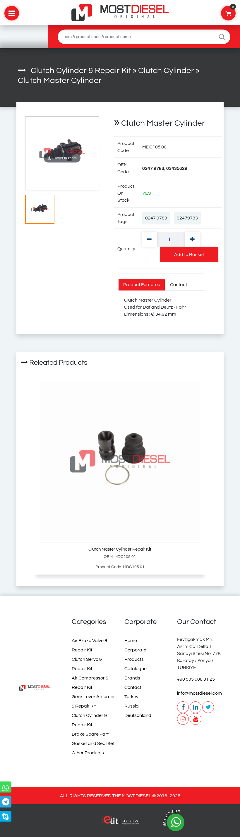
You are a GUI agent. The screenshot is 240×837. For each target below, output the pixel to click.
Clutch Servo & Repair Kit (87, 664)
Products (134, 659)
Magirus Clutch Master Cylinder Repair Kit (109, 587)
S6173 (29, 587)
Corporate (135, 650)
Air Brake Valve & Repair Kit (89, 645)
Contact (132, 687)
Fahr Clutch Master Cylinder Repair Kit (223, 587)
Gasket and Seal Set (93, 743)
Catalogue (135, 668)
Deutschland (137, 715)
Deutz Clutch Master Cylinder (146, 587)
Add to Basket (189, 254)
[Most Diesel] (41, 688)
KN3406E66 (62, 587)
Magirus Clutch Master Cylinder (89, 587)
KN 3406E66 (70, 587)
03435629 (19, 587)
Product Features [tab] (141, 284)
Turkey (131, 696)
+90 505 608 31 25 (196, 679)
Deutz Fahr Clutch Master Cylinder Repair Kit (180, 587)
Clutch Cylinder (166, 70)
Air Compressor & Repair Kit (90, 683)
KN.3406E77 (55, 587)
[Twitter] (208, 707)
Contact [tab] (178, 284)
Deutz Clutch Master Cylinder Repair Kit (202, 587)
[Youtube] (195, 719)
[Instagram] (183, 719)
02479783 (187, 218)
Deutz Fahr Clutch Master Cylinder (129, 587)
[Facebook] (183, 707)
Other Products (88, 752)
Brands (132, 678)
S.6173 (24, 587)
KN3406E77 (40, 587)
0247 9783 (156, 218)
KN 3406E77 (47, 587)
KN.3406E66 (77, 587)
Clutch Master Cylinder (60, 80)
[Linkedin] (195, 707)
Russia (131, 706)
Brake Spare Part (90, 734)
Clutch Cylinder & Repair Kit (81, 70)
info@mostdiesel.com (199, 693)
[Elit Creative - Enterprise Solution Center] (120, 823)
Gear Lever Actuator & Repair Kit (93, 701)
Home (130, 640)
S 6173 (33, 587)
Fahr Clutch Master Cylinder (161, 587)
